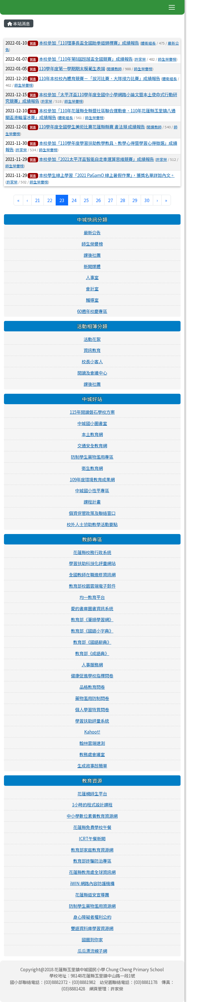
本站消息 (21, 23)
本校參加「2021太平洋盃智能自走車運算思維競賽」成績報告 (96, 159)
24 (74, 200)
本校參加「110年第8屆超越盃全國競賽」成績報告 (86, 59)
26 (98, 200)
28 (122, 200)
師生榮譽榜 (167, 59)
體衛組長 (148, 43)
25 (86, 200)
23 (63, 200)
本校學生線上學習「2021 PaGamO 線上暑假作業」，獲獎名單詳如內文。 (107, 175)
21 (37, 200)
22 (49, 200)
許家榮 (140, 59)
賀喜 (33, 43)
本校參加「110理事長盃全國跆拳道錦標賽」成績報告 (89, 43)
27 (110, 200)
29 (134, 200)
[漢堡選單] (171, 7)
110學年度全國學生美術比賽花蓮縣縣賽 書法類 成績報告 (92, 126)
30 (146, 200)
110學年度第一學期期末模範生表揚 (72, 68)
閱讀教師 (114, 68)
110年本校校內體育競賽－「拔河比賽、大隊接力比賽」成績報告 (99, 78)
